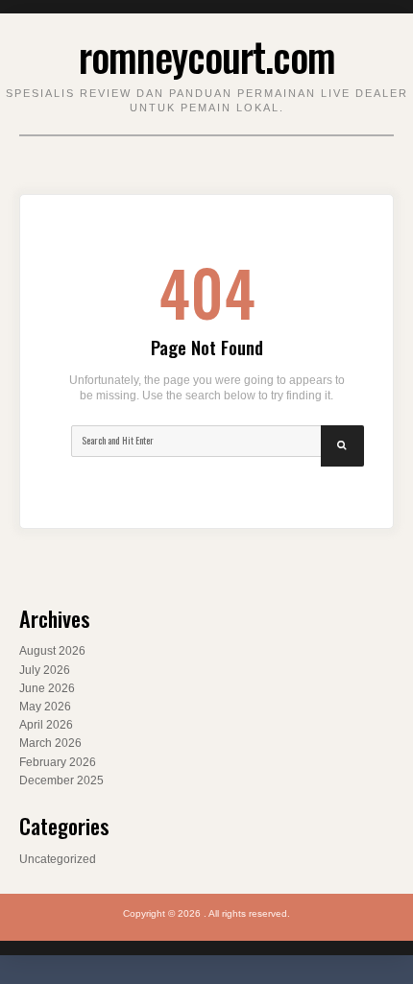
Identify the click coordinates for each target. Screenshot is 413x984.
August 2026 (52, 651)
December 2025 (61, 780)
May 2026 (45, 706)
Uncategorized (57, 859)
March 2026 (50, 743)
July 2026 (44, 670)
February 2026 (57, 762)
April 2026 (46, 725)
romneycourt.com (207, 55)
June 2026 (47, 688)
